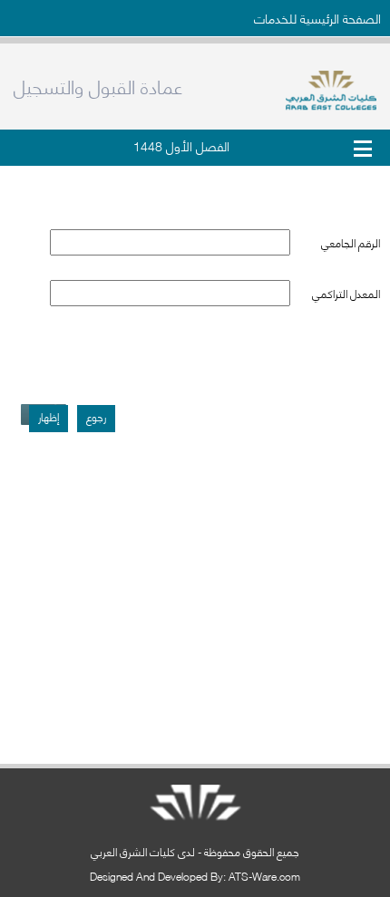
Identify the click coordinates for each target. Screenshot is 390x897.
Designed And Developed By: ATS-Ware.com (195, 875)
